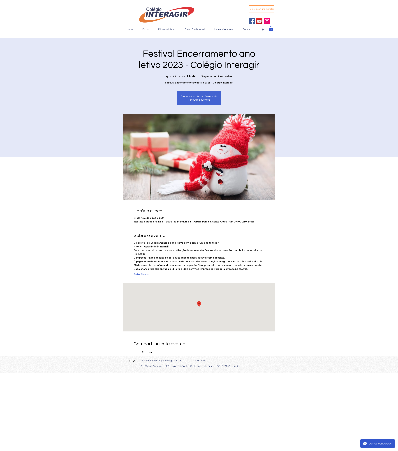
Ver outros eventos (199, 100)
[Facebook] (252, 21)
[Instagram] (267, 21)
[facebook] (129, 361)
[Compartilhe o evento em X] (142, 352)
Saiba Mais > (141, 274)
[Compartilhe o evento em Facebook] (135, 352)
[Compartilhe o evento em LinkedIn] (150, 352)
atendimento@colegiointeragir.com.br (161, 360)
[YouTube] (259, 21)
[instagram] (133, 361)
